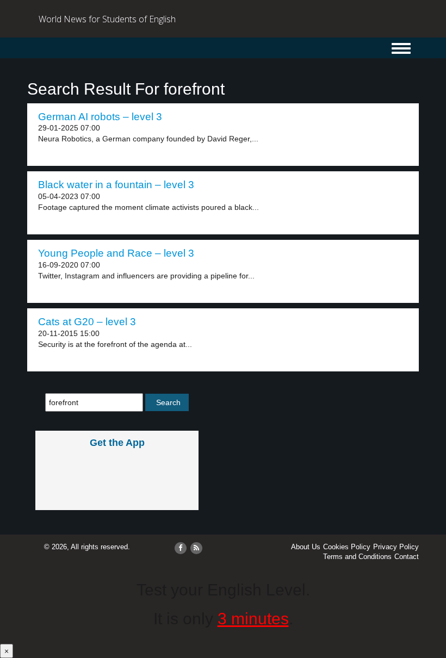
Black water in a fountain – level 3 (116, 184)
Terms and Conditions (357, 557)
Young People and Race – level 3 (116, 253)
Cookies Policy (346, 547)
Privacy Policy (396, 547)
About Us (305, 547)
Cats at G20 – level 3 (87, 321)
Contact (406, 557)
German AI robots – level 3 (100, 116)
